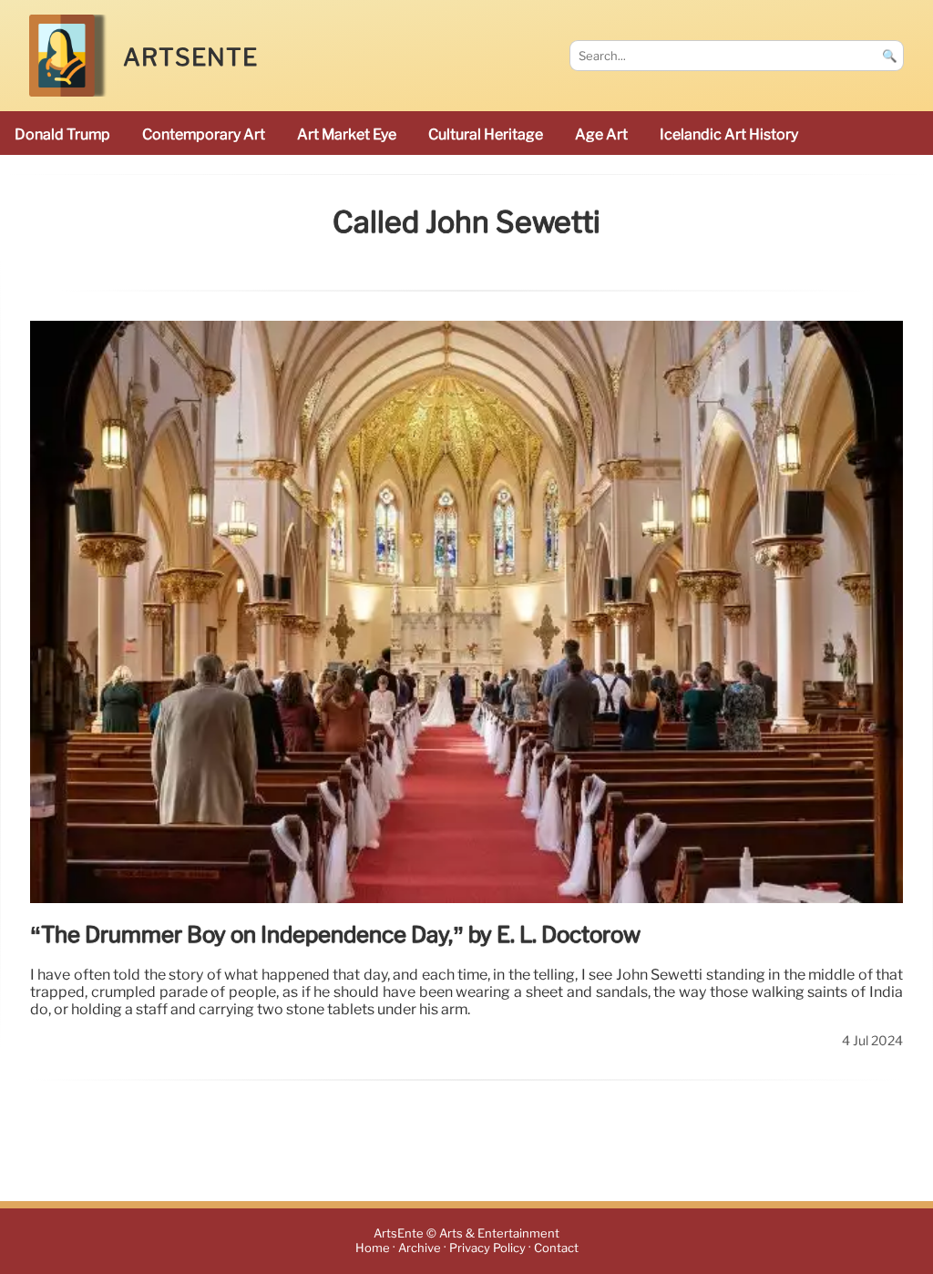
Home (372, 1249)
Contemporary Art (203, 134)
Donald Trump (62, 134)
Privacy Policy (487, 1249)
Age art (601, 134)
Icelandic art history (729, 134)
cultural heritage (485, 134)
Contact (556, 1249)
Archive (419, 1249)
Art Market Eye (346, 134)
